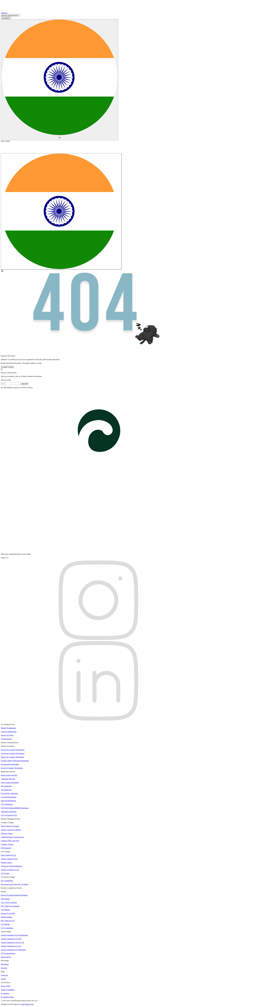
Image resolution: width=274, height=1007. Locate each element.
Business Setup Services (9, 15)
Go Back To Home (7, 367)
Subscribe (25, 384)
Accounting (5, 18)
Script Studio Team (27, 1004)
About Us (4, 13)
